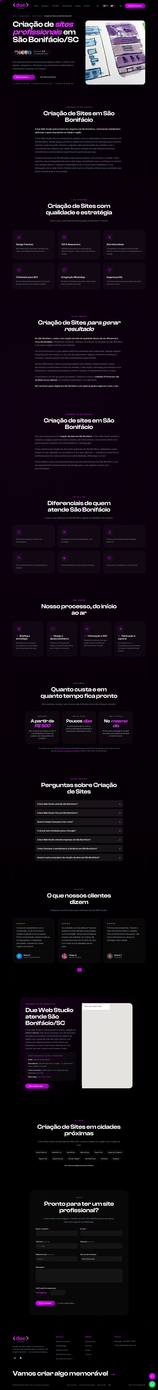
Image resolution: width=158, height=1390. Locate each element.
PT (107, 6)
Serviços (45, 6)
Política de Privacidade (87, 1385)
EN (114, 6)
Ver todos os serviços (48, 77)
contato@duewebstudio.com (125, 1345)
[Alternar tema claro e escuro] (121, 6)
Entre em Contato (135, 6)
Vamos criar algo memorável (64, 1373)
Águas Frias (43, 1159)
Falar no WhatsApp (37, 1086)
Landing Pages (61, 1346)
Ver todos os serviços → (65, 1359)
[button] (70, 969)
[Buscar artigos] (97, 6)
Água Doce (99, 1152)
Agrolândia (71, 1152)
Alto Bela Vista (90, 1159)
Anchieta (104, 1159)
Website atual (45, 1254)
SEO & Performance (63, 1354)
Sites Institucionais (63, 1341)
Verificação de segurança (46, 1288)
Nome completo (43, 1229)
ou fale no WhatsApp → (67, 1303)
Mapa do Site (101, 1385)
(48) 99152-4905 (44, 1077)
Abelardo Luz (56, 1152)
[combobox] (40, 1246)
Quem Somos (67, 6)
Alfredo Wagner (74, 1159)
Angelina (116, 1159)
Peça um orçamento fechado (68, 751)
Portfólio (55, 6)
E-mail (83, 1229)
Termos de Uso (72, 1385)
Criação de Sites (24, 16)
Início (14, 16)
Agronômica (84, 1152)
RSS (109, 1385)
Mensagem (40, 1267)
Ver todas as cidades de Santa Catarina (79, 1165)
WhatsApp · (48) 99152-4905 (125, 1341)
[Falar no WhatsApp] (152, 1384)
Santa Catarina (37, 16)
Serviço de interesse (88, 1254)
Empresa (87, 1242)
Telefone (43, 1242)
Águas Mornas (58, 1159)
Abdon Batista (41, 1152)
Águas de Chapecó (115, 1152)
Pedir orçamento (24, 77)
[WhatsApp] (15, 1358)
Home (36, 6)
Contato (87, 6)
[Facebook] (20, 1358)
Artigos (78, 6)
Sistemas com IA (62, 1350)
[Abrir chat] (152, 1376)
